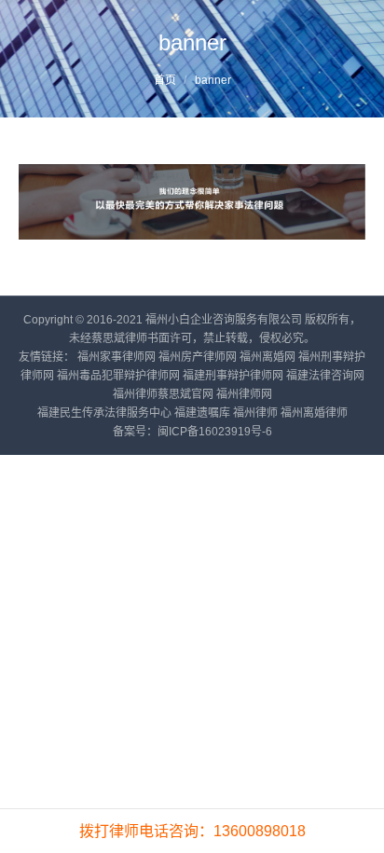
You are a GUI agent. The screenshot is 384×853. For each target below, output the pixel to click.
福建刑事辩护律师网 (233, 375)
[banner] (192, 202)
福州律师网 (244, 394)
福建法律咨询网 (325, 375)
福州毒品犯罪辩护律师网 (118, 375)
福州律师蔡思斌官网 (163, 394)
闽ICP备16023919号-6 (215, 431)
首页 (165, 80)
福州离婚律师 (314, 413)
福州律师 (255, 413)
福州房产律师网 (197, 357)
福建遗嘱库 (202, 413)
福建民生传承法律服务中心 (104, 413)
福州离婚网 (267, 357)
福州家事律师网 (116, 357)
